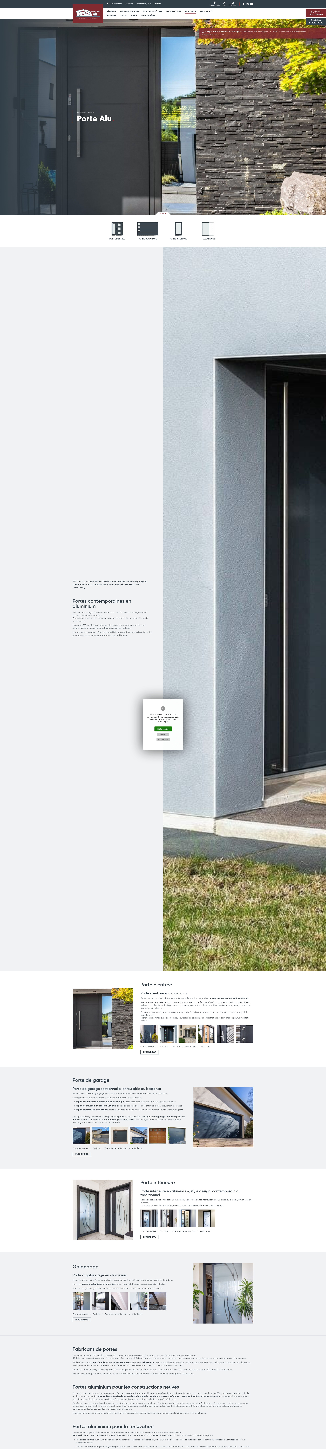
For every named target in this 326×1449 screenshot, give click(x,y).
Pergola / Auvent (129, 11)
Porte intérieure (178, 238)
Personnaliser (163, 740)
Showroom (129, 4)
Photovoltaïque (148, 15)
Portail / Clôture (152, 11)
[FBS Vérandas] (88, 13)
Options (164, 1046)
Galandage (209, 238)
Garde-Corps (173, 11)
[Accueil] (107, 4)
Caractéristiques (148, 1046)
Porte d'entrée (117, 238)
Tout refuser (163, 735)
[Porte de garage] (223, 1147)
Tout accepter (163, 729)
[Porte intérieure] (103, 1239)
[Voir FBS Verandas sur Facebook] (243, 3)
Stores (134, 15)
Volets (123, 15)
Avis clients (205, 1046)
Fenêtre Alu (206, 11)
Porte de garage (148, 238)
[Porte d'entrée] (103, 1048)
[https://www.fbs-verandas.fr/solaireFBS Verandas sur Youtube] (251, 3)
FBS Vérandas (116, 4)
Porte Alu (190, 11)
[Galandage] (223, 1323)
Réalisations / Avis (143, 4)
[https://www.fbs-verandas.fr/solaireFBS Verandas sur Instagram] (247, 3)
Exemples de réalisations (184, 1046)
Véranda (111, 11)
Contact (157, 4)
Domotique (111, 15)
